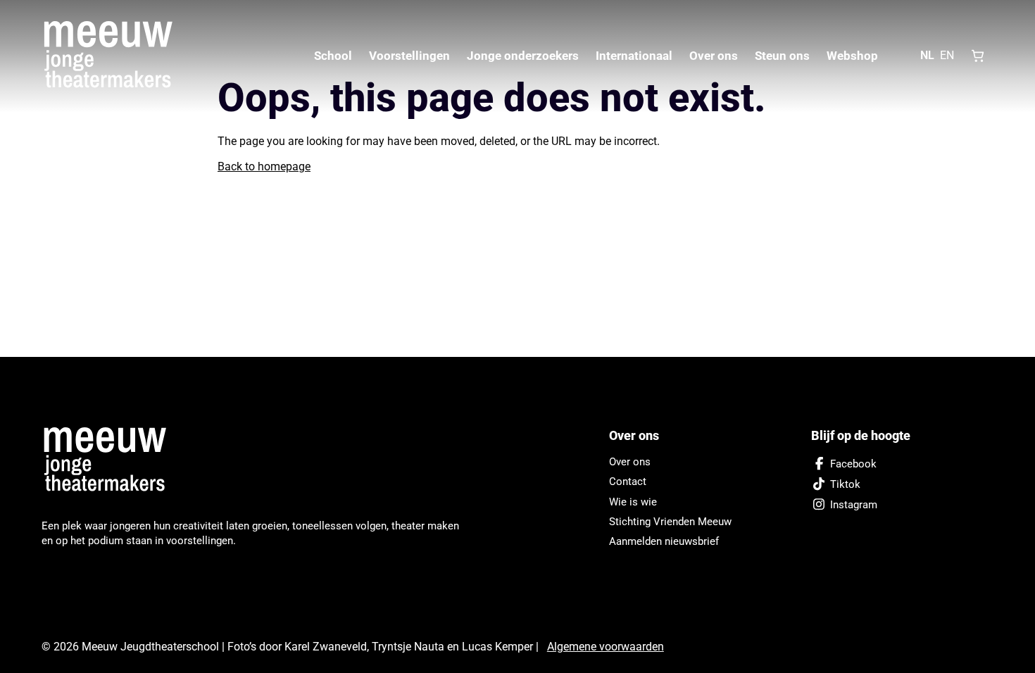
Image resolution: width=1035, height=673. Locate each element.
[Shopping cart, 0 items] (977, 55)
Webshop (852, 56)
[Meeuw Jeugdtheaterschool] (112, 460)
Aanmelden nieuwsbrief (664, 541)
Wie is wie (633, 502)
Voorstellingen (409, 56)
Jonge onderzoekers (523, 56)
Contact (627, 481)
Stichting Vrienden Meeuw (670, 521)
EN (947, 55)
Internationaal (634, 56)
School (333, 56)
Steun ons (782, 56)
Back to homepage (264, 166)
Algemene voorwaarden (605, 646)
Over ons (713, 56)
